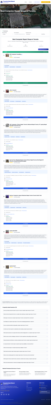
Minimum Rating (4, 32)
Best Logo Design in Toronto (24, 371)
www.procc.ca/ (8, 73)
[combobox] (7, 34)
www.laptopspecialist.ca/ (9, 249)
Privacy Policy (43, 399)
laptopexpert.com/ (8, 283)
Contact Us (43, 384)
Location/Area (17, 32)
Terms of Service (48, 399)
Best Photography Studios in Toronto (41, 371)
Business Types (29, 32)
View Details (26, 117)
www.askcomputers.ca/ (9, 143)
